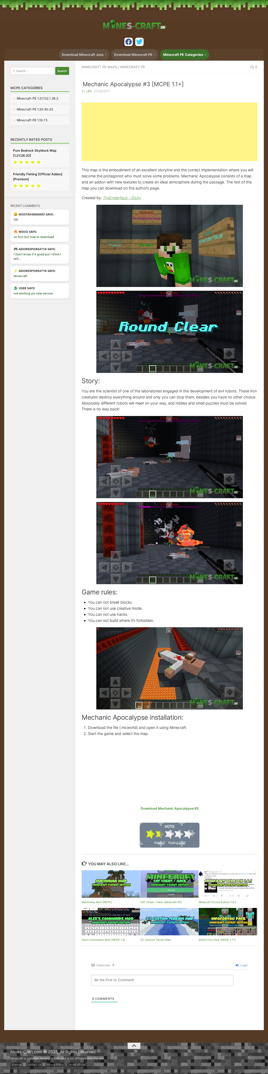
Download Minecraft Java (82, 54)
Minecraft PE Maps (99, 67)
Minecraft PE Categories (183, 54)
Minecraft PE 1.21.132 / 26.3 (37, 98)
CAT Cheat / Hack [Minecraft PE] (161, 902)
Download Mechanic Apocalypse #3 (169, 808)
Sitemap (17, 1064)
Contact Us (34, 1064)
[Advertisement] (170, 131)
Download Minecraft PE (133, 54)
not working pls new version (33, 293)
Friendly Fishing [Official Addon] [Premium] (37, 176)
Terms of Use (77, 1064)
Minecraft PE (132, 67)
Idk (16, 219)
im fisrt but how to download (34, 237)
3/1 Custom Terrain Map (155, 939)
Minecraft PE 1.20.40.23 (35, 109)
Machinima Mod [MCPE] (97, 902)
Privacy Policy (55, 1064)
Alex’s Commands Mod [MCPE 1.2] (103, 939)
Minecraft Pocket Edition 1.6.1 (217, 902)
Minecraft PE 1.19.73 (32, 120)
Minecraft (20, 276)
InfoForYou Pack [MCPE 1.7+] (217, 939)
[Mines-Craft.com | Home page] (134, 22)
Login (244, 965)
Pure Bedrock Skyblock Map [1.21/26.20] (34, 152)
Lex (88, 91)
